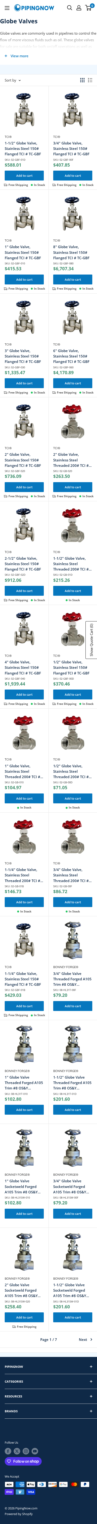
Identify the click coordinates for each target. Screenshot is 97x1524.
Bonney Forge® (65, 967)
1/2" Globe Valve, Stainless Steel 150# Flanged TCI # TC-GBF (71, 667)
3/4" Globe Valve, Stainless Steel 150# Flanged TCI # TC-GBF (71, 148)
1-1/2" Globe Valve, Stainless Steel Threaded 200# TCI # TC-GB (71, 564)
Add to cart (24, 175)
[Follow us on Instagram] (26, 1451)
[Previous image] (8, 112)
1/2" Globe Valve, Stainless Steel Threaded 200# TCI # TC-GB (71, 772)
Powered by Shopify (19, 1514)
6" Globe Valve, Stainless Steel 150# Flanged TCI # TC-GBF (71, 356)
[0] (88, 8)
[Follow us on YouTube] (35, 1451)
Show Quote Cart (91, 640)
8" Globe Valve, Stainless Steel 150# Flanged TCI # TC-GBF (71, 252)
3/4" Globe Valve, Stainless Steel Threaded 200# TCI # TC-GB (71, 875)
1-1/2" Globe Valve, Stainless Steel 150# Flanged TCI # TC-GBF (23, 148)
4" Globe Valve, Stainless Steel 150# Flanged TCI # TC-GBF (23, 667)
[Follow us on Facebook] (8, 1451)
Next (83, 1339)
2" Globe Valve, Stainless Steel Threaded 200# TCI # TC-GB (71, 460)
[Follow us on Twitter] (17, 1451)
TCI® (8, 137)
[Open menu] (7, 8)
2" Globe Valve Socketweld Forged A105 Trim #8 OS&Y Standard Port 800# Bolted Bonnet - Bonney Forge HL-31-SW (22, 1290)
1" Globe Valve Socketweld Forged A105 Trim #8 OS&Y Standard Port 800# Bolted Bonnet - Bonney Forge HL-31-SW (22, 1187)
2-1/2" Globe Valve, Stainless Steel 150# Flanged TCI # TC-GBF (23, 564)
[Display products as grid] (82, 80)
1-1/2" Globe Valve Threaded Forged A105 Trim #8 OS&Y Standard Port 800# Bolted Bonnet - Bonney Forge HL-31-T (72, 1083)
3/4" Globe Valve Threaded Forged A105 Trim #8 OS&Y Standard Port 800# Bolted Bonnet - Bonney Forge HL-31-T (72, 979)
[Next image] (39, 112)
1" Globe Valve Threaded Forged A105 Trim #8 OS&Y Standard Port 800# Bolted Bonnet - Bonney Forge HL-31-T (24, 1083)
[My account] (79, 7)
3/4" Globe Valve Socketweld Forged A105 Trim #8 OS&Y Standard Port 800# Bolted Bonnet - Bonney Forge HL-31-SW (71, 1187)
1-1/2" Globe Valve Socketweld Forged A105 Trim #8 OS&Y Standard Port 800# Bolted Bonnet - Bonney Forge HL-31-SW (71, 1290)
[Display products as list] (90, 80)
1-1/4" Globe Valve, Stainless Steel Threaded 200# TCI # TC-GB (22, 875)
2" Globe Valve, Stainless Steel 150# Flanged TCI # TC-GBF (23, 460)
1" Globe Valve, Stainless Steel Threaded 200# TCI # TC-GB (22, 772)
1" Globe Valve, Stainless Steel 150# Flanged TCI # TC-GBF (23, 252)
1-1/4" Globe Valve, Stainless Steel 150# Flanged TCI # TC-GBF (23, 979)
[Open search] (69, 7)
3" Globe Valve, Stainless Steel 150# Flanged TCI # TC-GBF (23, 356)
